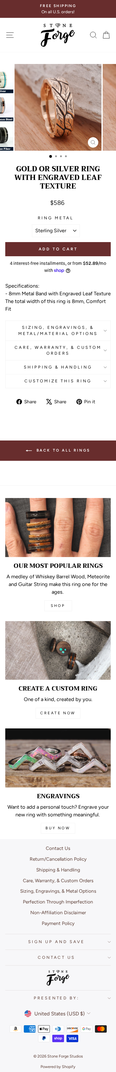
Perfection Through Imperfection (58, 902)
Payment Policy (58, 923)
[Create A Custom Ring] (58, 650)
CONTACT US (56, 957)
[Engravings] (58, 757)
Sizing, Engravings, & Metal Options (58, 891)
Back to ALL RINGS (62, 450)
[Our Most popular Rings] (58, 527)
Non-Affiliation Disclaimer (58, 912)
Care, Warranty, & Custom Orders (58, 350)
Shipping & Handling (58, 367)
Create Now (58, 713)
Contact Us (58, 848)
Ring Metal (56, 217)
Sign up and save (56, 941)
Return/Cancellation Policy (58, 859)
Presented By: (56, 997)
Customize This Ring (58, 380)
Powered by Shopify (58, 1066)
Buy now (57, 828)
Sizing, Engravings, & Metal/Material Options (57, 330)
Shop (58, 606)
